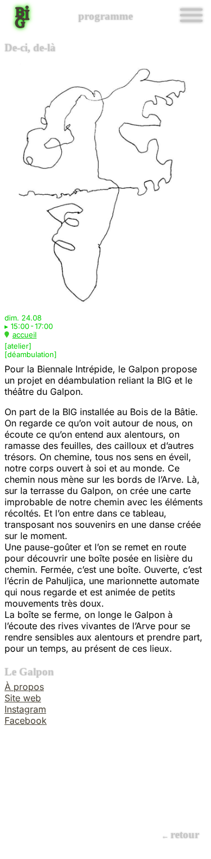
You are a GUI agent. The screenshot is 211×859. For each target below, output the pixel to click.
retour (184, 834)
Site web (23, 698)
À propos (24, 686)
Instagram (25, 709)
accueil (24, 335)
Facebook (26, 720)
